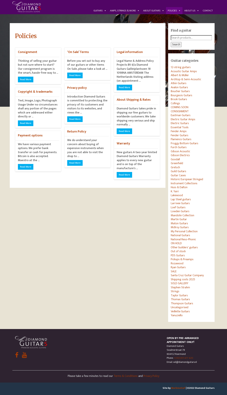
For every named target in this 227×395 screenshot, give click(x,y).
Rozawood (177, 263)
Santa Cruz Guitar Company (187, 275)
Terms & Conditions (126, 375)
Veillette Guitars (180, 311)
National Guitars (180, 235)
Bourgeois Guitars (181, 95)
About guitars (151, 10)
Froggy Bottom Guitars (184, 143)
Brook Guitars (179, 99)
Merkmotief (178, 388)
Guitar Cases (178, 175)
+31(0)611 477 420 (183, 358)
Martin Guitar (179, 219)
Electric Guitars (180, 123)
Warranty (123, 143)
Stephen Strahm (180, 287)
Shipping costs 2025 (183, 279)
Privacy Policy (151, 375)
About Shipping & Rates (134, 99)
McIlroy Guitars (180, 227)
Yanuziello (177, 315)
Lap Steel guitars (181, 199)
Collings (175, 103)
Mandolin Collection (182, 215)
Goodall (175, 159)
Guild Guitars (178, 171)
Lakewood (177, 195)
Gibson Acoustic (180, 151)
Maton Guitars (179, 223)
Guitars (98, 10)
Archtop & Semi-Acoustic (186, 79)
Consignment (27, 52)
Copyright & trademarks (35, 91)
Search (176, 44)
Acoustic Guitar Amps (184, 71)
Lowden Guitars (180, 211)
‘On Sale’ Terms (78, 52)
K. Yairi (175, 191)
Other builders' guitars (184, 247)
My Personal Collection (184, 231)
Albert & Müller (180, 75)
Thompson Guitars (182, 303)
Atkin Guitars (178, 83)
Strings (175, 291)
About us (189, 10)
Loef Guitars (178, 207)
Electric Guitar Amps (183, 119)
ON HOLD (176, 243)
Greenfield (177, 163)
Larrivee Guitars (180, 203)
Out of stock (178, 251)
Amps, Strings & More (123, 10)
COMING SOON (179, 107)
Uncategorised (179, 307)
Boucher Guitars (180, 91)
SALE (174, 271)
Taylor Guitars (179, 295)
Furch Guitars (179, 147)
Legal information (130, 52)
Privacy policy (77, 88)
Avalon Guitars (179, 87)
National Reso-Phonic (183, 239)
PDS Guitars (178, 255)
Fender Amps (179, 131)
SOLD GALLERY (179, 283)
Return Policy (76, 131)
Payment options (30, 135)
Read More (25, 79)
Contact (208, 10)
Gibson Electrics (180, 155)
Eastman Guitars (180, 115)
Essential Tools (180, 127)
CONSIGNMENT (180, 111)
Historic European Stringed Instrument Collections (187, 181)
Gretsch (175, 167)
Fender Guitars (179, 135)
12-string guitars (181, 67)
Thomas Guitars (180, 299)
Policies (172, 10)
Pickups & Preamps (182, 259)
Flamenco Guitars (181, 139)
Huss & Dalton (179, 187)
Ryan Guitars (178, 267)
